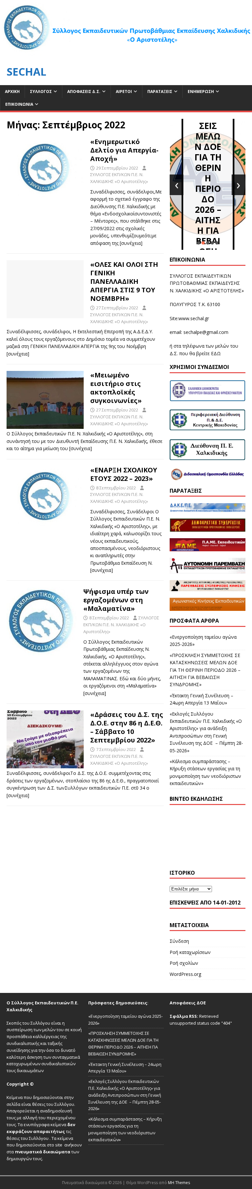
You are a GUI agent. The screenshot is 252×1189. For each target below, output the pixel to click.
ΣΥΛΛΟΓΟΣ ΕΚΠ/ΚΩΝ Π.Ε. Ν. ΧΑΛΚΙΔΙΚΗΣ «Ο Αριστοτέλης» (121, 624)
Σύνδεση (179, 941)
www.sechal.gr (193, 318)
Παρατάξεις (159, 91)
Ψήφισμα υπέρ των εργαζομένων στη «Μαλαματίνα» (116, 600)
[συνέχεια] (131, 243)
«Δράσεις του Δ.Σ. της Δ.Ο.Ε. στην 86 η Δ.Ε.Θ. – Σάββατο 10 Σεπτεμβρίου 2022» (126, 727)
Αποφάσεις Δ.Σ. (83, 91)
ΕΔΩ (216, 353)
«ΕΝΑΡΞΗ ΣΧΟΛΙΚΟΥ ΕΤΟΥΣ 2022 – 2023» (123, 474)
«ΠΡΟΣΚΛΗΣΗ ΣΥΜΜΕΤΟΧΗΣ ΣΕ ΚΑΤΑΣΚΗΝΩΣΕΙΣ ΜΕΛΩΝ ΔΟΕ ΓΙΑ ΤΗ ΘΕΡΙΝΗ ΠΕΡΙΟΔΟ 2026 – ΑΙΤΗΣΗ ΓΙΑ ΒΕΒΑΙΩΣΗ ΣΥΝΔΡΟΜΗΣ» (208, 162)
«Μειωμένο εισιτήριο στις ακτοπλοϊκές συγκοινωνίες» (116, 388)
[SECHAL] (126, 54)
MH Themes (179, 1182)
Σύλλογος (41, 91)
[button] (198, 243)
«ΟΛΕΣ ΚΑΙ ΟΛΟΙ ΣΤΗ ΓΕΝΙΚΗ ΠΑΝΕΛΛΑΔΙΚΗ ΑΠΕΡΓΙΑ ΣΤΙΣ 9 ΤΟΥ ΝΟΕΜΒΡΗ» (124, 281)
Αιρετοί (124, 91)
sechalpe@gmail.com (205, 332)
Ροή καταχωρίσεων (190, 952)
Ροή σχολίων (184, 963)
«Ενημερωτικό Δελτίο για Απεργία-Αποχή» (124, 150)
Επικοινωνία (19, 104)
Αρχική (12, 91)
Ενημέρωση (201, 91)
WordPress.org (185, 974)
